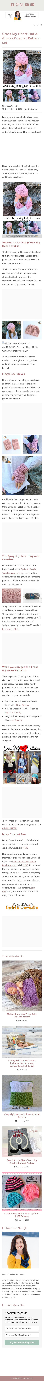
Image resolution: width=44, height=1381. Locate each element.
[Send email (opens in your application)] (32, 5)
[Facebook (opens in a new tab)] (12, 5)
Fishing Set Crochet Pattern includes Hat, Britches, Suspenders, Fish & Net (22, 1063)
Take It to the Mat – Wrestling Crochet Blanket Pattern (22, 1161)
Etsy (18, 705)
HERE (25, 865)
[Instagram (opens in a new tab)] (21, 5)
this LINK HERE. (9, 828)
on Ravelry (17, 720)
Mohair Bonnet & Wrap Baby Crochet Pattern (22, 1015)
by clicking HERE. (10, 629)
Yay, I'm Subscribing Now (22, 1342)
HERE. (26, 847)
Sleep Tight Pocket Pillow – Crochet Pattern (22, 1115)
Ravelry (25, 705)
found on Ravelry (13, 712)
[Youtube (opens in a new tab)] (27, 5)
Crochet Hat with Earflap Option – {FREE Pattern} (22, 1215)
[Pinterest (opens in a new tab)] (17, 5)
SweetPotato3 (11, 106)
